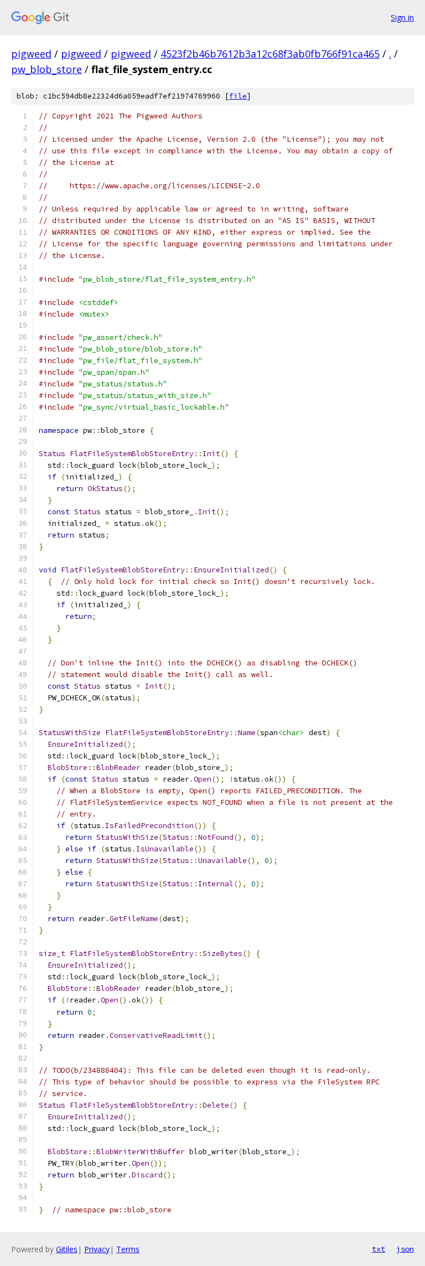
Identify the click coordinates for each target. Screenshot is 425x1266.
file (238, 96)
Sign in (402, 17)
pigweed (31, 53)
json (405, 1249)
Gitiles (66, 1249)
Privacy (97, 1249)
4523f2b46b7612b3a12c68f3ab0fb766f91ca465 (270, 53)
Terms (127, 1249)
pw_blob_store (46, 69)
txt (378, 1249)
